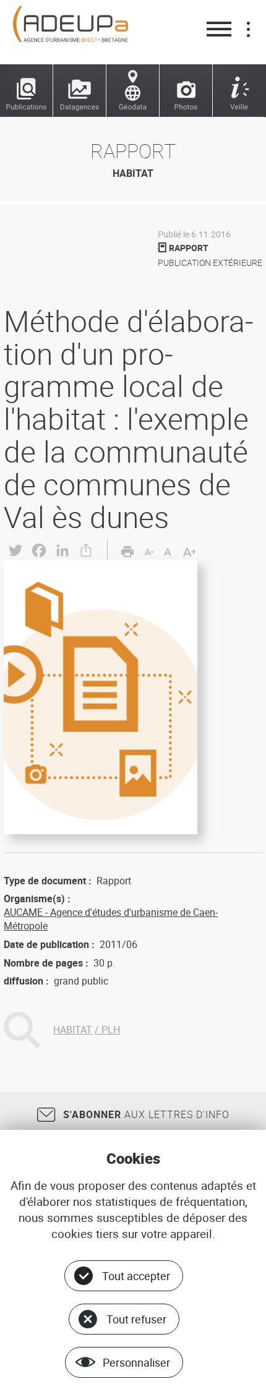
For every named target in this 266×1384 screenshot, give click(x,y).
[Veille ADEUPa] (239, 90)
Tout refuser (136, 1319)
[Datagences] (79, 90)
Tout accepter (136, 1275)
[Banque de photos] (186, 90)
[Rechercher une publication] (26, 90)
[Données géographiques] (133, 90)
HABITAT (72, 1029)
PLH (110, 1029)
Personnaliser (136, 1362)
